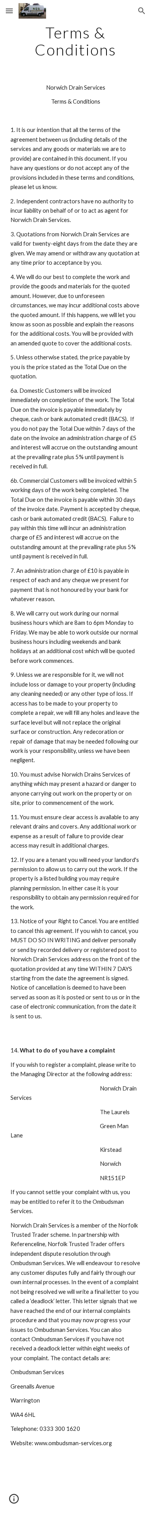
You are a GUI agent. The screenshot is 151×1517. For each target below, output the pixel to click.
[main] (75, 41)
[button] (9, 10)
